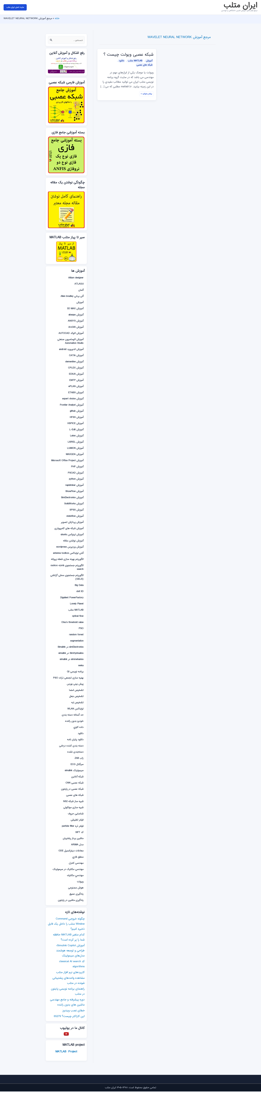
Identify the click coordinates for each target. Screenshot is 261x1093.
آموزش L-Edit (76, 429)
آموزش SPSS (76, 510)
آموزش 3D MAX (75, 308)
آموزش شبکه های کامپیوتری (68, 528)
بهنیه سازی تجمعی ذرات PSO (68, 678)
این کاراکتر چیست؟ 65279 (69, 1016)
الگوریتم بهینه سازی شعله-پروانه (67, 559)
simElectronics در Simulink (70, 647)
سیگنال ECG (77, 764)
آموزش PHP (77, 466)
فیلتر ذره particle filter (72, 826)
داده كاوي (78, 727)
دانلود (121, 60)
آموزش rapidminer (74, 485)
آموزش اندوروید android (71, 349)
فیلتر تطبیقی (77, 820)
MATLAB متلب (135, 60)
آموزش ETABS (75, 392)
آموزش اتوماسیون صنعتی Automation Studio (70, 341)
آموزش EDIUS (76, 374)
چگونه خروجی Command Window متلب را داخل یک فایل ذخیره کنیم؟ (66, 924)
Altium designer (75, 278)
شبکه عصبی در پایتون (72, 789)
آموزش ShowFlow (74, 491)
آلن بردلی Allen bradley (72, 296)
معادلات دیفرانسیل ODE (71, 851)
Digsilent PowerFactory (71, 597)
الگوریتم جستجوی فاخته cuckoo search (67, 567)
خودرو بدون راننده (74, 721)
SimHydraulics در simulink (70, 653)
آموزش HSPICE (75, 423)
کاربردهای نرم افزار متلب (70, 972)
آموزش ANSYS (75, 321)
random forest (76, 634)
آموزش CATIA (76, 355)
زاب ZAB (79, 758)
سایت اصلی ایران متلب (15, 7)
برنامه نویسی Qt (75, 671)
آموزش (149, 60)
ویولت (80, 881)
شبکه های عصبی (144, 65)
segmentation (76, 641)
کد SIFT (79, 832)
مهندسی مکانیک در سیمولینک (68, 869)
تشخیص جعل (76, 696)
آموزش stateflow (74, 516)
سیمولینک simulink (74, 770)
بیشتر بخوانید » (146, 94)
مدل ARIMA (77, 844)
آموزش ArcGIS (75, 327)
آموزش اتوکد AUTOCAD (71, 333)
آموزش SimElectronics (72, 497)
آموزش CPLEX (75, 368)
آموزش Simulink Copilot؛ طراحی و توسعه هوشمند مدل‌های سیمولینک (70, 950)
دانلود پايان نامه (75, 739)
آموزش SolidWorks (73, 503)
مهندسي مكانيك (75, 875)
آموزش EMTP (76, 380)
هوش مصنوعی (75, 888)
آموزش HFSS (76, 417)
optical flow (77, 616)
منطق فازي (77, 857)
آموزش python (76, 479)
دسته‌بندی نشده (75, 752)
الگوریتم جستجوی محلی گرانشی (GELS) (66, 577)
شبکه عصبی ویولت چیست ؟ (129, 54)
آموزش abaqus (76, 315)
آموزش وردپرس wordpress (69, 547)
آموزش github (76, 411)
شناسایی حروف (75, 814)
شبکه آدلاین (77, 777)
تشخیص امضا (76, 690)
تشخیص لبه (77, 702)
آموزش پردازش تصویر (72, 522)
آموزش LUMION (75, 448)
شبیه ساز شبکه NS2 (73, 801)
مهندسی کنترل (76, 863)
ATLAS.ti (79, 284)
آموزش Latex (76, 436)
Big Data (79, 585)
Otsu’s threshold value (72, 622)
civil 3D (79, 591)
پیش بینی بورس (75, 684)
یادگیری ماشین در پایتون (70, 900)
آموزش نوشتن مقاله (73, 541)
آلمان (80, 290)
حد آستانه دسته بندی (72, 715)
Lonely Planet (76, 604)
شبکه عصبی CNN (74, 783)
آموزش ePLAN (75, 386)
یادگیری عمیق (76, 894)
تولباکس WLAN (75, 709)
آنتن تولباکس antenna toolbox (68, 553)
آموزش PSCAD (75, 473)
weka (80, 665)
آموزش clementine (74, 362)
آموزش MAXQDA (74, 454)
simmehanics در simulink (71, 659)
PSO (81, 628)
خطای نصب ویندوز (73, 1010)
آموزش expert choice (72, 399)
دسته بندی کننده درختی (71, 746)
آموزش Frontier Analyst (71, 405)
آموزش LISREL (75, 442)
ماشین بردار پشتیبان (73, 838)
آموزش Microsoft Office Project (67, 460)
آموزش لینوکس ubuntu (72, 534)
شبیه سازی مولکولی (73, 807)
